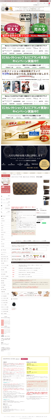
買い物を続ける (39, 220)
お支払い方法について (25, 416)
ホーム (5, 416)
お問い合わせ (13, 416)
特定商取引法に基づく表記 (39, 416)
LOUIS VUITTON (19, 174)
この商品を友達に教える (40, 219)
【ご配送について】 (12, 392)
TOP (11, 174)
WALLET (14, 174)
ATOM (46, 416)
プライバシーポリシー (18, 416)
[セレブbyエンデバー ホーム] (4, 4)
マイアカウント (41, 3)
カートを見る (47, 3)
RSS (44, 416)
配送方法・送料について (32, 416)
